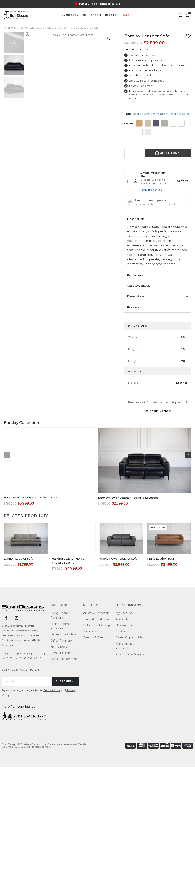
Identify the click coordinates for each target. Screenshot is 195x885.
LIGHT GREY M (148, 132)
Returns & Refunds (96, 637)
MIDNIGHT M (156, 123)
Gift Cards (122, 631)
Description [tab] (135, 219)
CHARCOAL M (181, 123)
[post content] (50, 460)
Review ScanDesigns (130, 654)
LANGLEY (7, 658)
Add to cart (170, 153)
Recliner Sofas (180, 114)
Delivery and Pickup (96, 625)
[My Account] (180, 14)
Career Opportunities (130, 637)
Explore (113, 3)
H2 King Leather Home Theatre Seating (68, 560)
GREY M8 (139, 132)
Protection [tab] (135, 275)
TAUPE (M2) (148, 123)
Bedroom (111, 15)
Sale (126, 15)
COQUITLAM (9, 653)
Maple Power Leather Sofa (118, 558)
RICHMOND (34, 658)
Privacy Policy (92, 631)
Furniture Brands (62, 652)
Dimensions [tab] (135, 296)
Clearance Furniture (64, 659)
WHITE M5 (156, 132)
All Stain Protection (96, 613)
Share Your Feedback (158, 410)
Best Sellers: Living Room (150, 114)
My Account (124, 613)
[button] (157, 202)
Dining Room (92, 15)
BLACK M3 (173, 123)
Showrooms (124, 625)
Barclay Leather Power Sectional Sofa (30, 497)
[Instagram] (16, 618)
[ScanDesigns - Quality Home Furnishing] (16, 15)
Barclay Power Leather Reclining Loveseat (128, 497)
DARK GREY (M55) (164, 123)
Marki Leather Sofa (160, 558)
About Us (122, 619)
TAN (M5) (139, 123)
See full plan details (151, 189)
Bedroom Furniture (64, 634)
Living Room (70, 15)
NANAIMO (20, 658)
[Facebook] (6, 618)
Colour (128, 123)
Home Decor (59, 646)
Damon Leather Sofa (18, 558)
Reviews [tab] (133, 307)
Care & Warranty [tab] (138, 286)
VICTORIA (38, 653)
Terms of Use (51, 690)
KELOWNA (24, 653)
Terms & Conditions (96, 619)
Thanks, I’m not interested (60, 878)
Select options (53, 488)
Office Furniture (61, 640)
